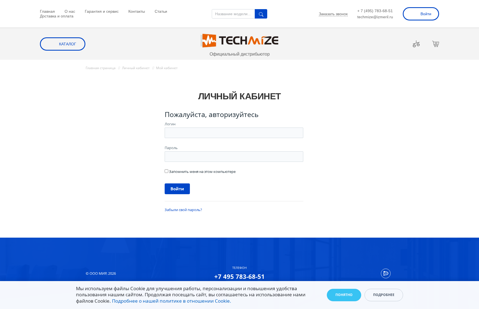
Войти (426, 14)
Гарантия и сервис (102, 11)
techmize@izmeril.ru (375, 17)
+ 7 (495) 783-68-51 (375, 11)
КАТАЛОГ (67, 44)
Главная (47, 11)
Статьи (161, 11)
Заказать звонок (333, 14)
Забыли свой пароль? (183, 209)
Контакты (136, 11)
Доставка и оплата (56, 16)
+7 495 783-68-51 (239, 276)
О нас (70, 11)
